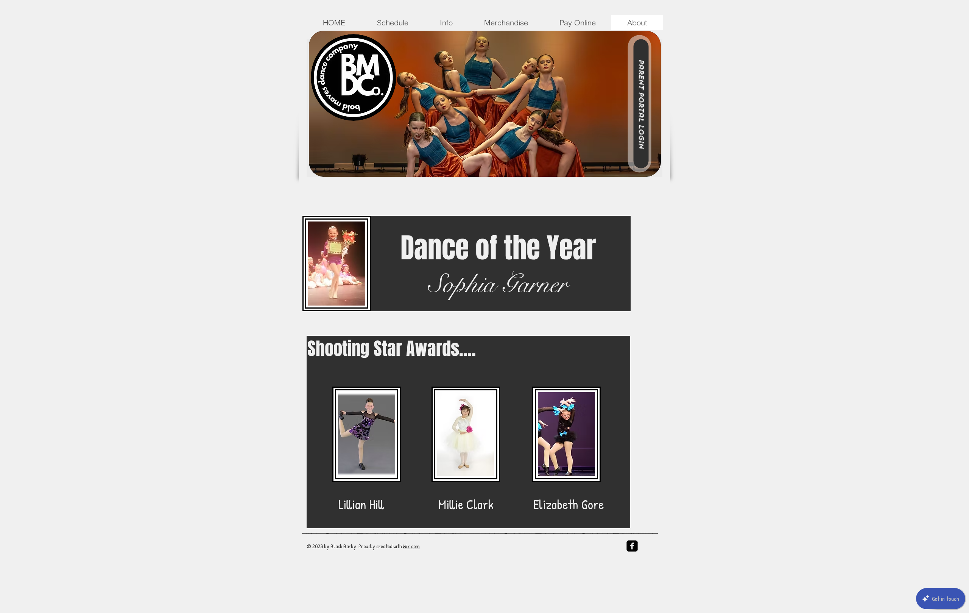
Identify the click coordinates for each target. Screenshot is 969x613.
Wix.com (411, 546)
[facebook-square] (632, 546)
